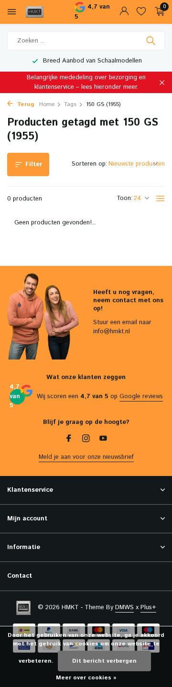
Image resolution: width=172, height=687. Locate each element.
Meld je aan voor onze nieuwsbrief (86, 457)
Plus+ (148, 607)
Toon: (124, 198)
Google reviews (141, 396)
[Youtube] (103, 439)
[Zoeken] (152, 40)
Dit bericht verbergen (104, 661)
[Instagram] (86, 439)
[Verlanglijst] (141, 12)
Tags (70, 104)
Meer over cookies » (86, 678)
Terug (24, 104)
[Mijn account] (124, 12)
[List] (160, 198)
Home (46, 104)
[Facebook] (69, 439)
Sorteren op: (89, 164)
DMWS (124, 607)
